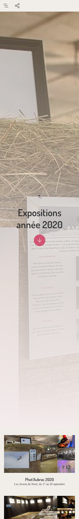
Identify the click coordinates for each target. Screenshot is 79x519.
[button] (39, 510)
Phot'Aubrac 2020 (39, 479)
